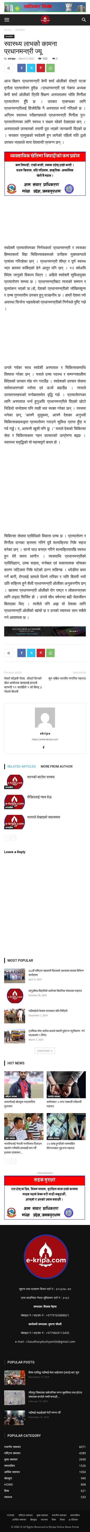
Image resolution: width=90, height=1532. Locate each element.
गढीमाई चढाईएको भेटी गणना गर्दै (44, 1412)
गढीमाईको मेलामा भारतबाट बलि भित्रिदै (47, 1010)
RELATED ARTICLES (22, 766)
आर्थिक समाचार (53, 1138)
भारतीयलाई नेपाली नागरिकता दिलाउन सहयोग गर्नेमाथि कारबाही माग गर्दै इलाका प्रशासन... (23, 1148)
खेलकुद (33, 1519)
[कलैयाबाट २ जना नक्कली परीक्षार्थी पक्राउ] (66, 1084)
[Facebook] (21, 68)
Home (7, 30)
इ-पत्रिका (73, 1519)
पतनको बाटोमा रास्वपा (41, 777)
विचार (62, 1519)
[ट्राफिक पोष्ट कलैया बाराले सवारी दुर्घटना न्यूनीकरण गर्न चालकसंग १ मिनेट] (14, 1036)
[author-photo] (45, 727)
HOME (10, 1515)
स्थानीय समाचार (54, 1096)
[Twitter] (31, 68)
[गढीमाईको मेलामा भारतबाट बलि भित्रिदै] (14, 1016)
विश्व (54, 1519)
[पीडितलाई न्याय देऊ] (14, 802)
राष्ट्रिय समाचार (11, 1096)
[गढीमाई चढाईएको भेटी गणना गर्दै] (14, 1417)
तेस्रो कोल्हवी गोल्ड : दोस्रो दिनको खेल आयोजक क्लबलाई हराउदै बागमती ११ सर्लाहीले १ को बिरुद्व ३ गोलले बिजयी (23, 685)
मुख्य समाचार (10, 1138)
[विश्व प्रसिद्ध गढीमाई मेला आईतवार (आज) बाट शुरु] (14, 1377)
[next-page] (13, 837)
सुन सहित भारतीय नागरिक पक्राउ (67, 678)
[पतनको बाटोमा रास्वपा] (14, 782)
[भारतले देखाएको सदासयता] (14, 822)
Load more (43, 1050)
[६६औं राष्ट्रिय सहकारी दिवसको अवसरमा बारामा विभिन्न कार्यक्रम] (14, 976)
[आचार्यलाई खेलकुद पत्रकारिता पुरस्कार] (24, 1084)
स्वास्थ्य (44, 1519)
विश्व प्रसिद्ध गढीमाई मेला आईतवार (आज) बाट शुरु (53, 1372)
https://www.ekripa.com (45, 739)
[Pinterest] (41, 68)
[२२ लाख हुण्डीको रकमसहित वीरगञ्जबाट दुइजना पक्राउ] (66, 1126)
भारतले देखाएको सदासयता (43, 817)
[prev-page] (6, 837)
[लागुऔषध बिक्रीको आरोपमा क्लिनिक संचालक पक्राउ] (14, 996)
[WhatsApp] (50, 68)
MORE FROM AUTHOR (56, 766)
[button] (6, 20)
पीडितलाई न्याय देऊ (39, 797)
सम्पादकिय (20, 30)
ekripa (11, 58)
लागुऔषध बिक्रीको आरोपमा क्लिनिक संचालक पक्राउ (55, 990)
